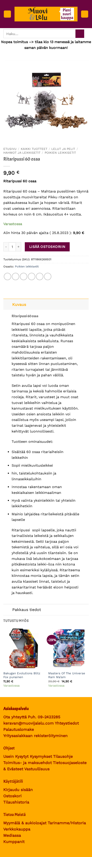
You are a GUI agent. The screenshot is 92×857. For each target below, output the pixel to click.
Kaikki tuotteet (34, 149)
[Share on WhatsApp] (7, 276)
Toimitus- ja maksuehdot (27, 762)
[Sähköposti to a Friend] (31, 276)
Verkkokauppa (16, 829)
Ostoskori (12, 796)
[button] (7, 14)
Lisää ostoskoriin (47, 247)
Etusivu (10, 149)
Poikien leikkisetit (60, 152)
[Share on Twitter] (23, 276)
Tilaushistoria (16, 802)
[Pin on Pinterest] (39, 276)
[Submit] (79, 33)
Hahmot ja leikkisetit (21, 152)
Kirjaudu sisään (18, 789)
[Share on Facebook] (15, 276)
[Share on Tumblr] (47, 276)
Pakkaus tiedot (26, 609)
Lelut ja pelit (63, 149)
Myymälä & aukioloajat (24, 823)
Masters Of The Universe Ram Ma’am (66, 675)
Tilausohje (63, 756)
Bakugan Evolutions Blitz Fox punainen (21, 675)
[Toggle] (7, 304)
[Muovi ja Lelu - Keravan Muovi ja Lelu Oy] (46, 14)
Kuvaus (19, 304)
